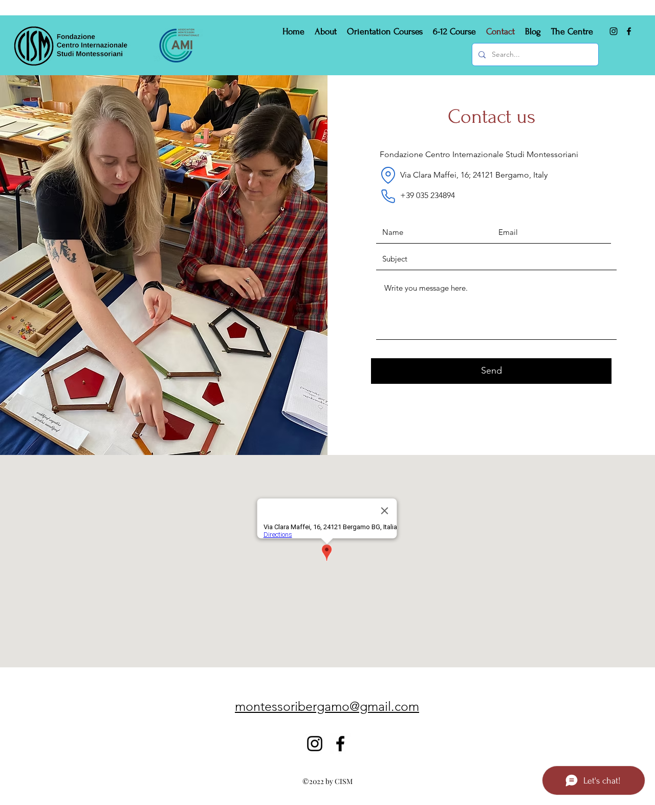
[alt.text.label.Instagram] (613, 31)
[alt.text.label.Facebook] (629, 31)
